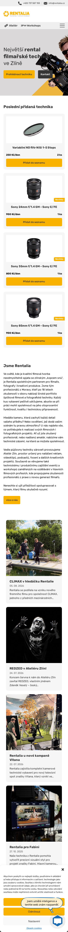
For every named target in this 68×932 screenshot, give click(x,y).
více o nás (12, 500)
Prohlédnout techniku (19, 74)
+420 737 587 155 (31, 3)
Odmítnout (34, 911)
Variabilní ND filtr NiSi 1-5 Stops (34, 147)
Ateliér (13, 25)
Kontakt (45, 74)
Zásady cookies (34, 928)
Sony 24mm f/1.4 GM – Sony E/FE (34, 207)
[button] (63, 869)
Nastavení (34, 921)
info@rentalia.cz (57, 3)
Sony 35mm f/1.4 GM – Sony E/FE (34, 266)
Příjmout (34, 901)
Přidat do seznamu (34, 162)
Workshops (34, 25)
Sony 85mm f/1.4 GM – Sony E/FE (34, 325)
